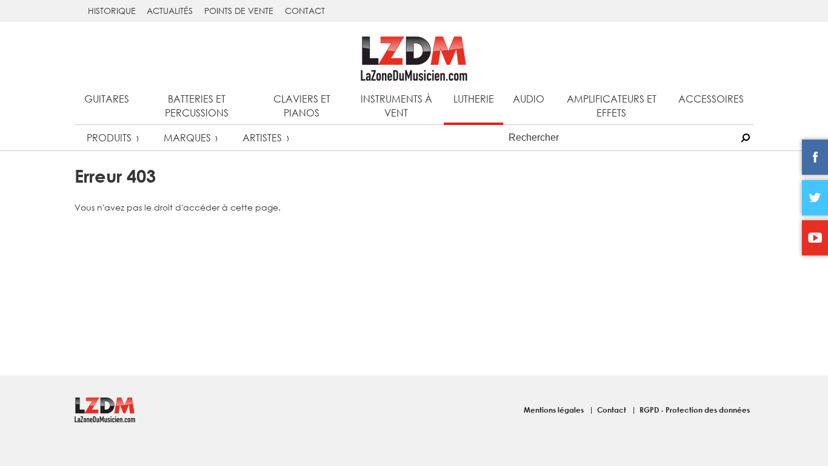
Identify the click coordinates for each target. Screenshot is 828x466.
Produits (109, 137)
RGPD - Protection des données (694, 409)
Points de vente (238, 10)
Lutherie (473, 98)
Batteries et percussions (197, 105)
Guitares (106, 98)
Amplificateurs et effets (611, 105)
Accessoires (711, 98)
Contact (305, 10)
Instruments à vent (396, 105)
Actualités (170, 10)
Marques (187, 137)
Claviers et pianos (301, 105)
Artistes (262, 137)
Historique (112, 10)
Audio (528, 98)
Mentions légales (555, 409)
